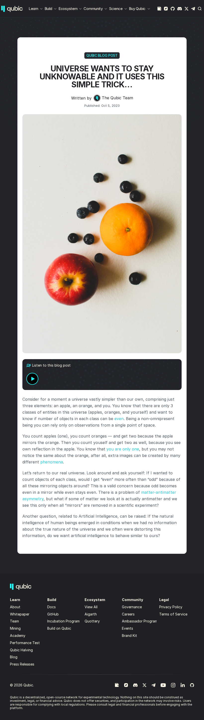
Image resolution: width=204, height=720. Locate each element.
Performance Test (25, 643)
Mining (15, 628)
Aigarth (91, 614)
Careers (128, 614)
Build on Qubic (59, 628)
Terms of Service (173, 614)
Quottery (92, 621)
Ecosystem (67, 8)
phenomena (51, 461)
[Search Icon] (200, 8)
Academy (17, 635)
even (119, 418)
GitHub (53, 614)
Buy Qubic (137, 8)
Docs (51, 607)
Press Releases (22, 664)
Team (15, 621)
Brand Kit (129, 635)
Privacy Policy (170, 607)
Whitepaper (20, 614)
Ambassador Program (139, 621)
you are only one (122, 448)
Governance (132, 607)
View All (91, 607)
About (15, 607)
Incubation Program (63, 621)
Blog (13, 657)
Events (127, 628)
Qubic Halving (21, 650)
